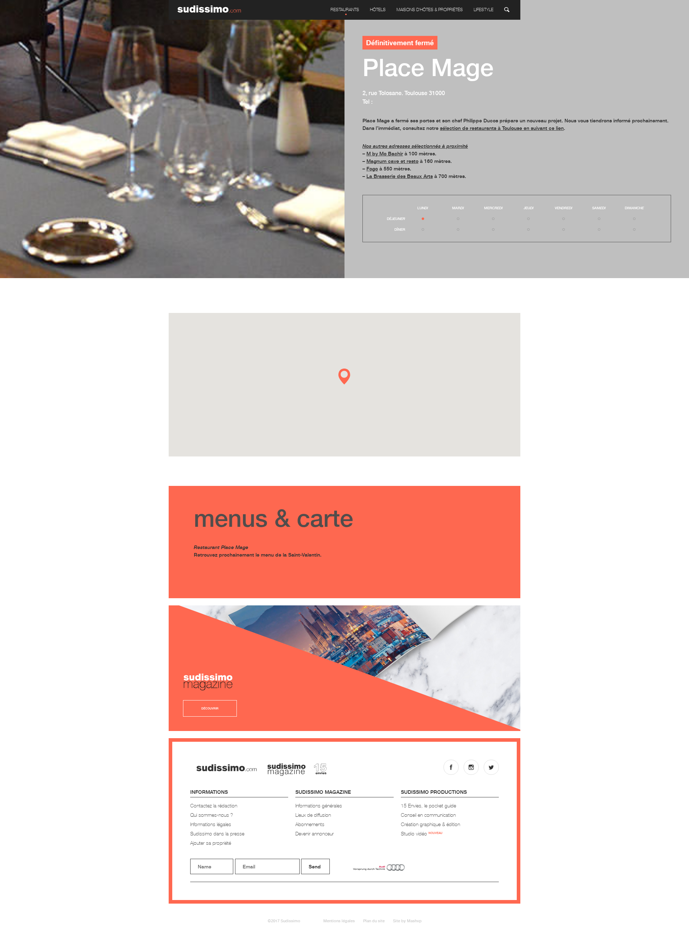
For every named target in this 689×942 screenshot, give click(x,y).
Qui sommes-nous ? (211, 815)
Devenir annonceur (314, 833)
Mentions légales (339, 920)
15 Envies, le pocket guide (428, 805)
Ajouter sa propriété (210, 843)
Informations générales (318, 805)
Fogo (372, 168)
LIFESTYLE (483, 9)
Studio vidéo (421, 833)
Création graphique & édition (430, 824)
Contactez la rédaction (213, 805)
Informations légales (210, 824)
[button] (344, 377)
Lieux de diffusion (313, 815)
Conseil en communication (428, 815)
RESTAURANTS (345, 9)
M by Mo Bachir (384, 153)
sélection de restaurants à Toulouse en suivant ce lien (502, 128)
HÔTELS (378, 9)
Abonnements (309, 824)
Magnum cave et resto (392, 161)
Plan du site (374, 920)
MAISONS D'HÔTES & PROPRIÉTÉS (430, 9)
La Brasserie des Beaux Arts (399, 176)
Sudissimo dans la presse (217, 833)
